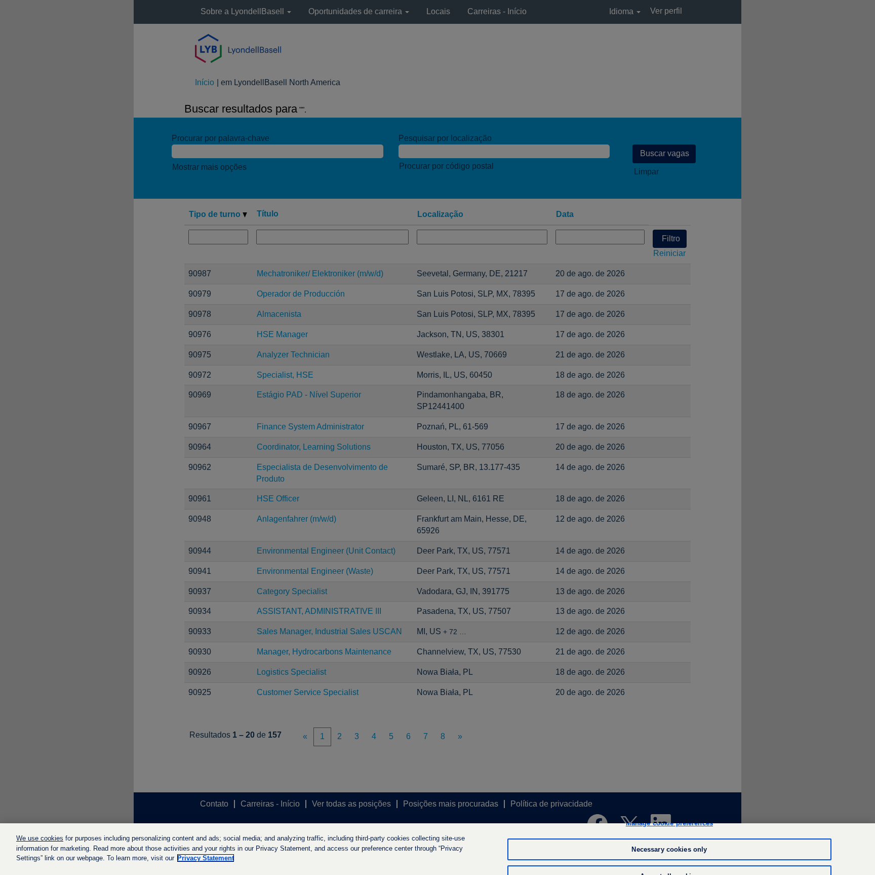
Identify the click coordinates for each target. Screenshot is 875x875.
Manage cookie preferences (669, 823)
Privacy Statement (205, 858)
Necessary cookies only (669, 849)
